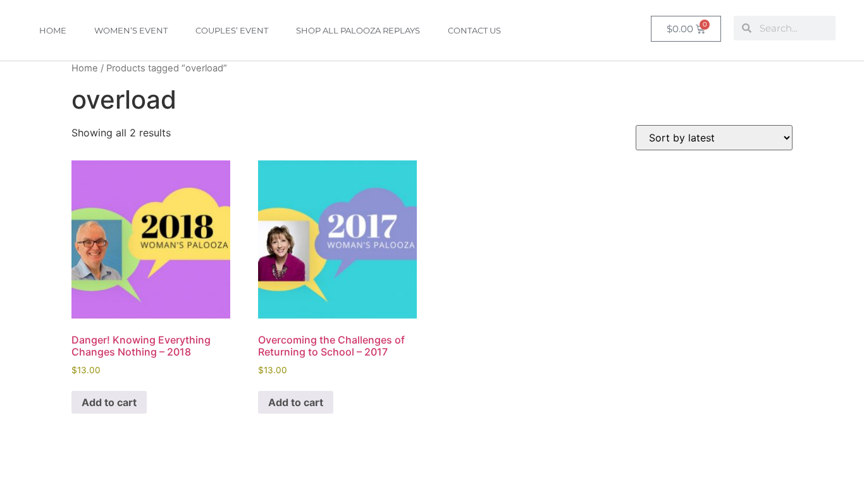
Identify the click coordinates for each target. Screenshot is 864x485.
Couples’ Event (231, 30)
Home (52, 30)
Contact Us (474, 30)
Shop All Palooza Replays (358, 30)
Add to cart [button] (109, 402)
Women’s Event (131, 30)
